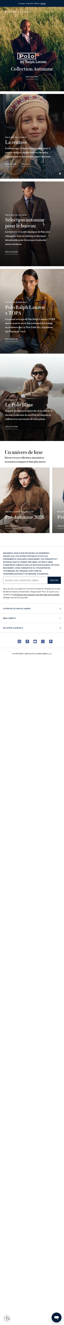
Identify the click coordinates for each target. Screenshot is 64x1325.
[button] (46, 11)
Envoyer (54, 580)
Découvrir (32, 76)
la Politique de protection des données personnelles (36, 594)
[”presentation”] (25, 500)
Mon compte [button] (9, 618)
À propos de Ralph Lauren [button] (16, 608)
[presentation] (32, 49)
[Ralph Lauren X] (43, 641)
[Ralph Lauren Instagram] (19, 641)
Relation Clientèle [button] (13, 627)
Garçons (10, 163)
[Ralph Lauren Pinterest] (51, 641)
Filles (25, 163)
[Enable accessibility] (7, 1318)
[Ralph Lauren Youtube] (35, 641)
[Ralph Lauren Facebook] (27, 641)
